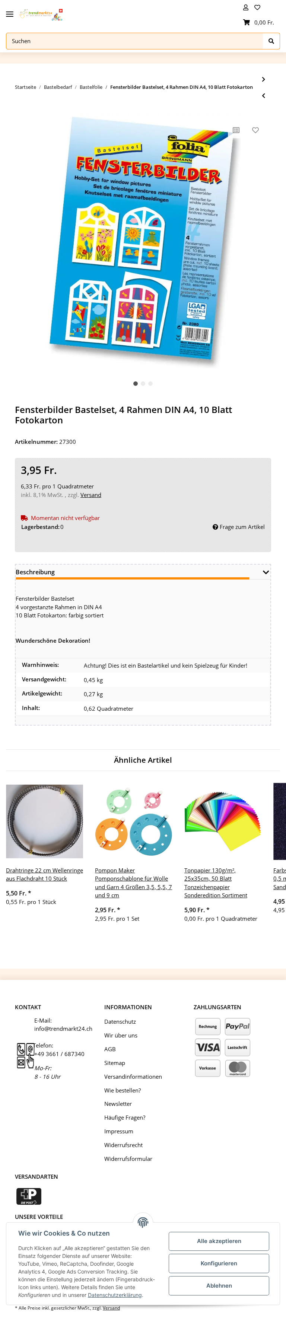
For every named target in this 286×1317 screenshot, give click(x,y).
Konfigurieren (219, 1263)
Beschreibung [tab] (35, 572)
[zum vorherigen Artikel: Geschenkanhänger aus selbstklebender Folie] (263, 95)
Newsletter (118, 1103)
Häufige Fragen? (124, 1117)
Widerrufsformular (128, 1158)
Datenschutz (120, 1021)
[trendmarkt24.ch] (41, 15)
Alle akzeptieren (219, 1241)
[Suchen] (271, 41)
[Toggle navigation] (9, 11)
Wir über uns (120, 1035)
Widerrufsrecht (123, 1145)
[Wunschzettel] (258, 7)
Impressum (118, 1131)
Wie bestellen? (122, 1090)
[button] (245, 7)
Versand (90, 494)
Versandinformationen (133, 1076)
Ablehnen (219, 1285)
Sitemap (114, 1062)
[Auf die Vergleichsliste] (236, 130)
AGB (110, 1049)
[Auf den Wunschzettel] (255, 130)
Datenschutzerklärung (115, 1295)
